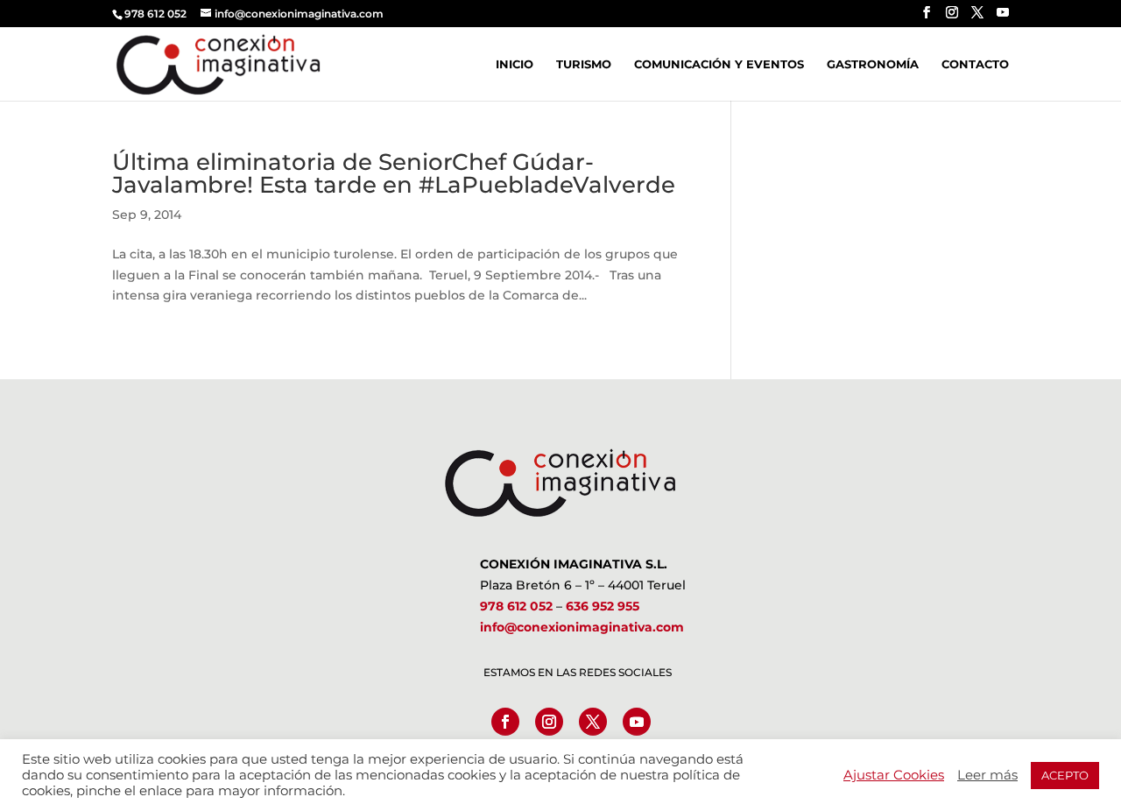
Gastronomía (873, 64)
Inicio (514, 64)
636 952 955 (602, 606)
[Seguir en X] (593, 722)
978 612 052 (516, 606)
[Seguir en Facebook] (505, 722)
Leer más (987, 775)
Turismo (583, 64)
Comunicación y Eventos (719, 64)
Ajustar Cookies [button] (893, 775)
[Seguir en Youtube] (637, 722)
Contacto (975, 64)
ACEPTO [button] (1065, 775)
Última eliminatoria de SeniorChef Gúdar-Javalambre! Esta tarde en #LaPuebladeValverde (393, 173)
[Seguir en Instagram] (549, 722)
